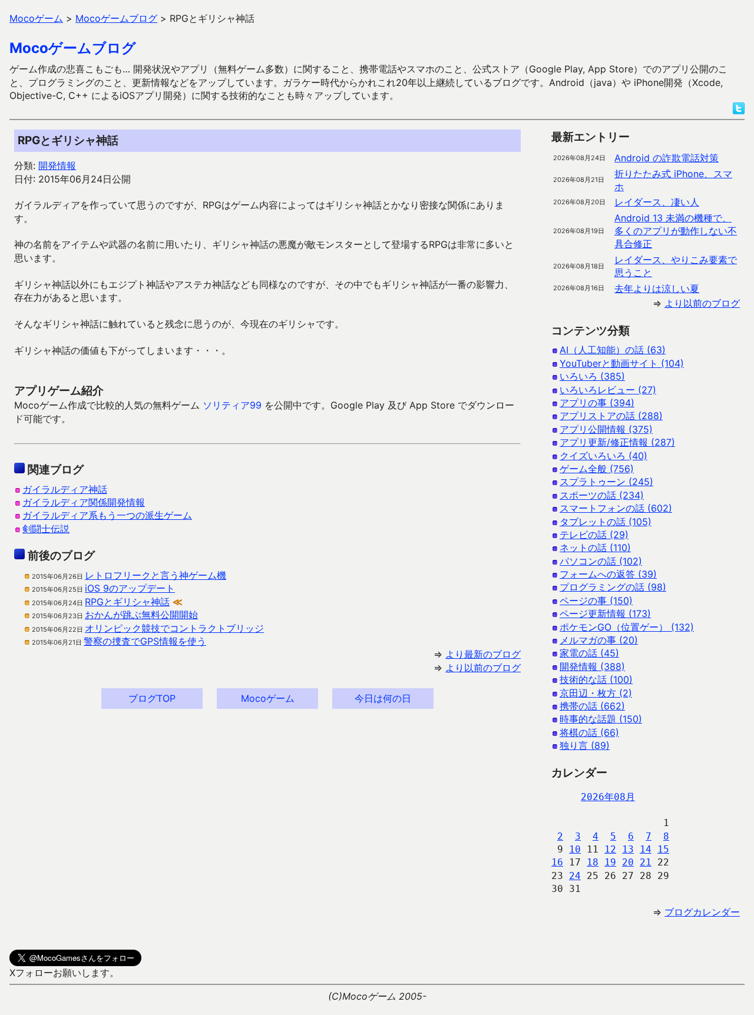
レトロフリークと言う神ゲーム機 (155, 575)
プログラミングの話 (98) (613, 587)
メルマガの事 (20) (599, 640)
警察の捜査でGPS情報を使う (145, 641)
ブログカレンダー (702, 912)
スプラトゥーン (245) (606, 481)
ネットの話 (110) (595, 547)
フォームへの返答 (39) (608, 574)
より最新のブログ (483, 654)
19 (610, 862)
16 (557, 862)
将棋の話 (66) (589, 732)
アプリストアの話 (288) (611, 416)
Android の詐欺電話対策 (666, 158)
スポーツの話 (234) (602, 495)
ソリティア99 (232, 405)
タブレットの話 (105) (606, 522)
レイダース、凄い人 (656, 202)
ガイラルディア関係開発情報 (83, 502)
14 (646, 849)
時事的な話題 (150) (601, 719)
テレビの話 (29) (594, 534)
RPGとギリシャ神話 (127, 602)
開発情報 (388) (592, 666)
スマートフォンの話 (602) (616, 508)
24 (575, 875)
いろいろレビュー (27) (608, 390)
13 (628, 849)
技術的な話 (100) (596, 679)
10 (575, 849)
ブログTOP (152, 698)
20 (628, 862)
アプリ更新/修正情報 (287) (617, 442)
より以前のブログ (483, 668)
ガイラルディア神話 (64, 489)
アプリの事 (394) (597, 403)
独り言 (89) (585, 745)
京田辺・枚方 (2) (596, 693)
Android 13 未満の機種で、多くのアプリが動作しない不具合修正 (675, 231)
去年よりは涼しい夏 (656, 288)
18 (592, 862)
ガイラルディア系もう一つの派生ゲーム (107, 515)
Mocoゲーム (268, 698)
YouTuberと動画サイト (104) (622, 363)
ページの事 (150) (596, 600)
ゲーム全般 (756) (597, 469)
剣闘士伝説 (46, 529)
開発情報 (57, 165)
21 (646, 862)
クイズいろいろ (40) (603, 456)
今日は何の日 (383, 698)
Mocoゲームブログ (72, 48)
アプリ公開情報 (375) (606, 429)
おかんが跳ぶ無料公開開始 (141, 615)
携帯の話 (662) (592, 706)
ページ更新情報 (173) (605, 613)
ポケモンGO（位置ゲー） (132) (627, 627)
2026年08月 (608, 796)
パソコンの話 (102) (601, 561)
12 (610, 849)
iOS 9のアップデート (130, 588)
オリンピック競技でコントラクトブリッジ (174, 628)
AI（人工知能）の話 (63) (613, 350)
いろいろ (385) (592, 376)
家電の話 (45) (589, 653)
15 (663, 849)
